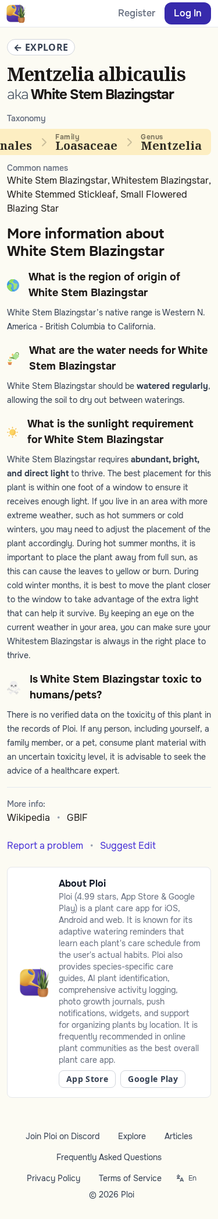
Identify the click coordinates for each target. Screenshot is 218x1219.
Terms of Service (130, 1178)
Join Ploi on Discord (62, 1136)
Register (136, 13)
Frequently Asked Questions (109, 1157)
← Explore (41, 47)
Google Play (153, 1078)
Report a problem (45, 845)
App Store (87, 1078)
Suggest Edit (128, 845)
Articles (178, 1136)
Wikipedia (28, 818)
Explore (132, 1136)
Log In (188, 13)
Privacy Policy (53, 1178)
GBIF (77, 818)
